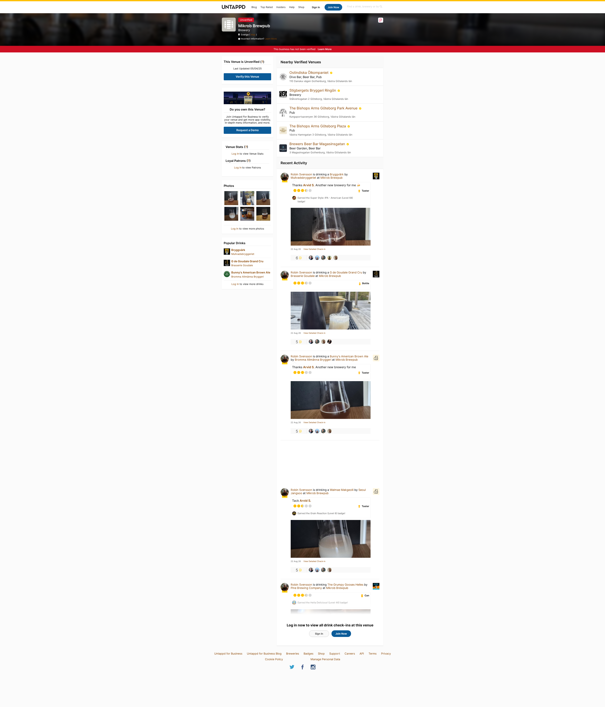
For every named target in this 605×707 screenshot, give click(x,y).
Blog (254, 7)
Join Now (333, 7)
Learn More (271, 38)
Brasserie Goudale (242, 265)
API (362, 653)
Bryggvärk (238, 250)
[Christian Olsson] (335, 258)
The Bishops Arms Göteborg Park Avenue (323, 108)
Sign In (316, 7)
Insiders (280, 7)
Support (334, 653)
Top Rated (266, 7)
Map (253, 34)
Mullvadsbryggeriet (242, 254)
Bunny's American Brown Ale (250, 272)
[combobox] (365, 6)
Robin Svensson (301, 174)
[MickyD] (329, 341)
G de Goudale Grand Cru (247, 261)
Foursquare (380, 20)
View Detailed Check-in (314, 249)
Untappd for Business (228, 653)
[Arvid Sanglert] (317, 258)
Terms (373, 653)
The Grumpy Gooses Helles (345, 584)
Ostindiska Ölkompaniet (309, 72)
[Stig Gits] (323, 258)
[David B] (329, 258)
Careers (350, 653)
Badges (308, 653)
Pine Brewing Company (306, 588)
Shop (301, 7)
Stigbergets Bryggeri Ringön (313, 90)
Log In (235, 153)
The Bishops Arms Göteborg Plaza (318, 126)
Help (292, 7)
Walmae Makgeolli (342, 489)
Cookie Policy (274, 659)
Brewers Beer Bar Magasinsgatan (317, 144)
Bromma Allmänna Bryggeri (247, 276)
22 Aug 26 (296, 249)
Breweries (292, 653)
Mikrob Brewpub (331, 177)
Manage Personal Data (325, 659)
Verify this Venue (247, 76)
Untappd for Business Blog (264, 653)
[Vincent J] (311, 258)
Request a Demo (247, 130)
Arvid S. (309, 185)
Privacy (386, 653)
